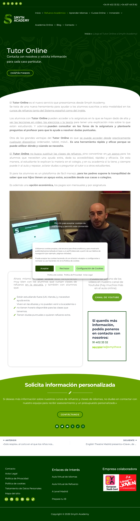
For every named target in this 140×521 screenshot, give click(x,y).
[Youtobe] (12, 3)
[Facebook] (4, 3)
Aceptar (44, 268)
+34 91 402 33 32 (111, 4)
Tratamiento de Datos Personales (23, 488)
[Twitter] (8, 3)
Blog (59, 25)
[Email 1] (6, 499)
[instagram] (20, 3)
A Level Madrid (60, 491)
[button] (42, 12)
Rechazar (64, 268)
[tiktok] (16, 3)
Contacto (69, 25)
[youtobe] (28, 499)
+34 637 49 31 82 (129, 4)
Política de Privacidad (73, 275)
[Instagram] (22, 499)
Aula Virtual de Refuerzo (65, 484)
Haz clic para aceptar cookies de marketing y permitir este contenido (70, 225)
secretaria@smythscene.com (106, 347)
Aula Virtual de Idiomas (64, 476)
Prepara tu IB (59, 499)
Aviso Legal (88, 275)
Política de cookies (71, 261)
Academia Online (44, 25)
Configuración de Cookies (90, 268)
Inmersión (114, 13)
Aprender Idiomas (78, 13)
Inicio (38, 13)
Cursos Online (98, 13)
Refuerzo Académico (54, 13)
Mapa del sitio (12, 493)
